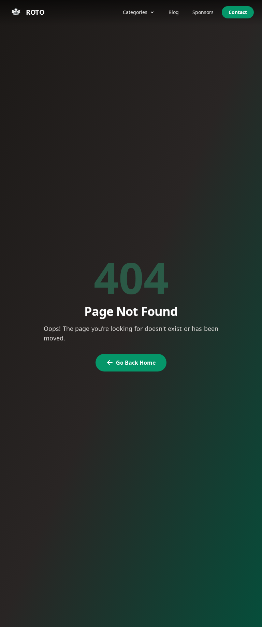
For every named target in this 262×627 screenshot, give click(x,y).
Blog (174, 12)
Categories (135, 12)
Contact (238, 12)
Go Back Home (136, 362)
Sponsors (203, 12)
